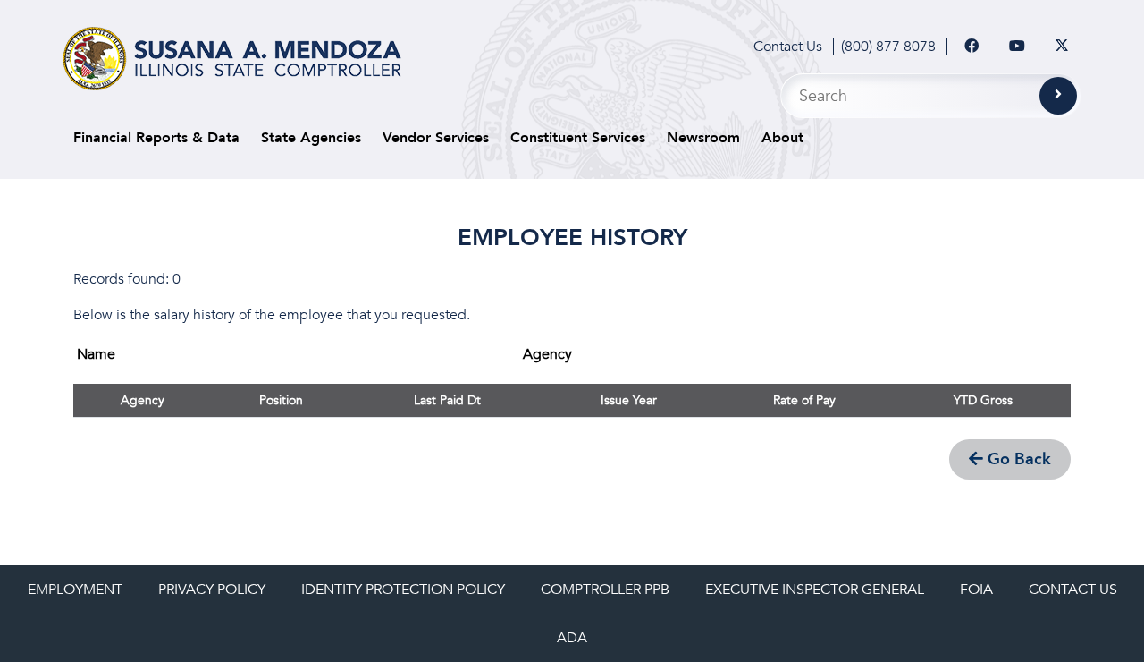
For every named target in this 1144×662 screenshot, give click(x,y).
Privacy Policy (211, 589)
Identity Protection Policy (403, 589)
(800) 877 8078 (888, 46)
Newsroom (703, 138)
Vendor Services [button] (436, 138)
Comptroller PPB (605, 589)
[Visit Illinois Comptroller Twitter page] (1061, 46)
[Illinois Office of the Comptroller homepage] (232, 58)
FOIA (976, 589)
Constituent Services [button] (577, 138)
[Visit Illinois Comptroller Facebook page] (971, 46)
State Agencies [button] (311, 138)
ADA (572, 638)
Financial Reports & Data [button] (156, 138)
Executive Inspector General (814, 589)
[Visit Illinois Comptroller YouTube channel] (1017, 46)
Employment (75, 589)
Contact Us (787, 46)
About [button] (782, 138)
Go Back (1017, 459)
